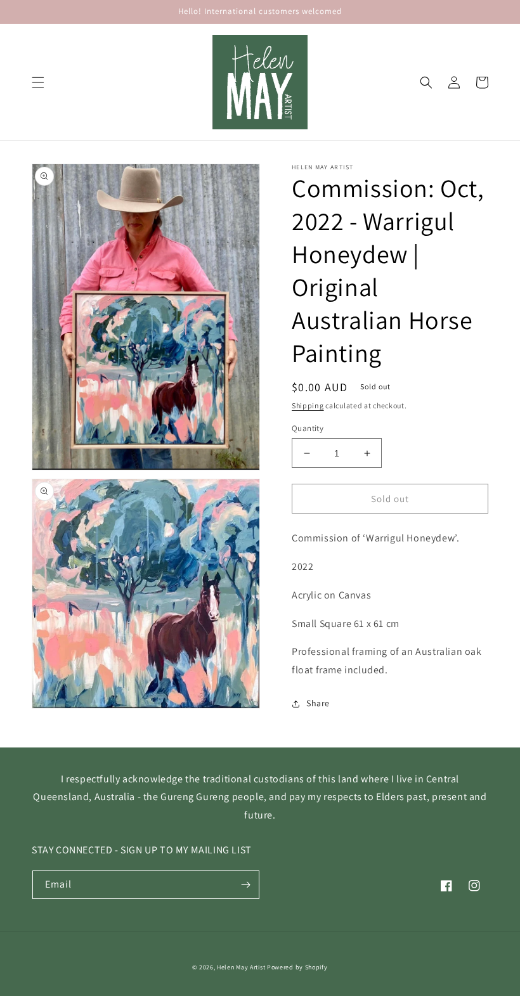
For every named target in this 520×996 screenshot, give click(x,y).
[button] (38, 82)
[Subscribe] (245, 885)
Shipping (308, 405)
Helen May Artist (241, 967)
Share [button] (318, 703)
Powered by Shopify (297, 967)
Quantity (307, 428)
